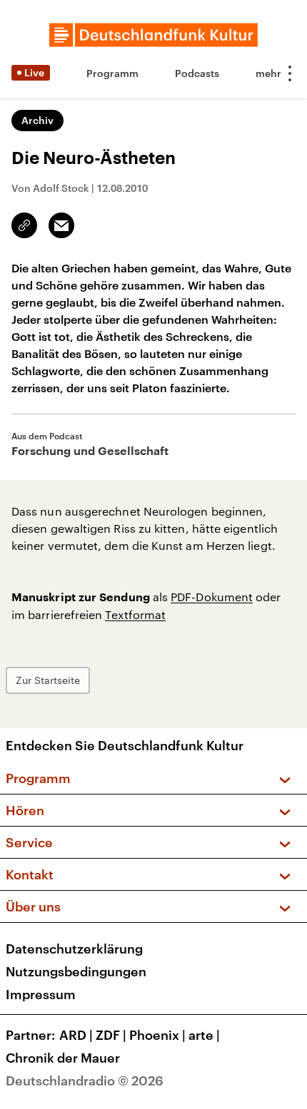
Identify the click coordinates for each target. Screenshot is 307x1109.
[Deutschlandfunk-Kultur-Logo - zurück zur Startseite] (153, 35)
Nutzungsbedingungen (76, 971)
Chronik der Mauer (63, 1057)
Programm (112, 73)
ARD (76, 1035)
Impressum (41, 994)
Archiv (37, 120)
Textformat (135, 614)
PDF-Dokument (212, 596)
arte (204, 1035)
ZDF (111, 1035)
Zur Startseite (48, 680)
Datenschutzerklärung (74, 948)
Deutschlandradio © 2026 (84, 1080)
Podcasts (197, 73)
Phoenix (157, 1035)
